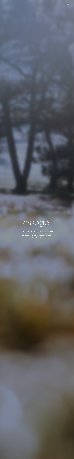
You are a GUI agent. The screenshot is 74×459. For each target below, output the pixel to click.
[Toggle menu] (68, 4)
